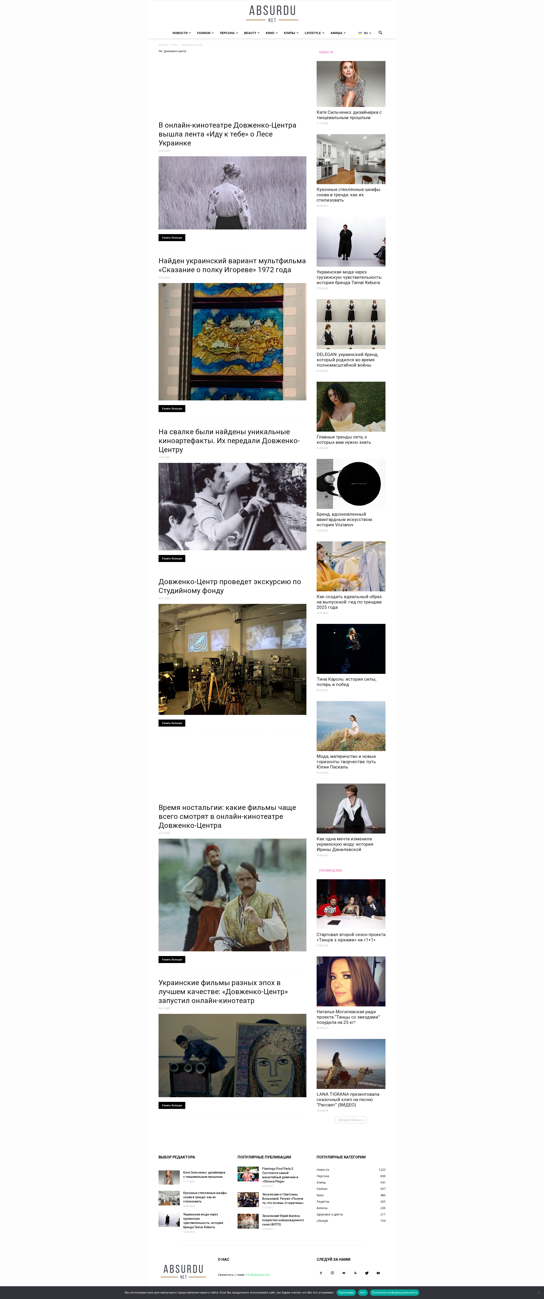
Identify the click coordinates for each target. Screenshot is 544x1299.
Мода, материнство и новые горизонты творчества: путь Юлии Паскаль (346, 762)
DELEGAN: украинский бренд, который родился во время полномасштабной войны (347, 360)
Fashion (203, 33)
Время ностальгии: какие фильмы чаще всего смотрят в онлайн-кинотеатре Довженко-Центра (227, 816)
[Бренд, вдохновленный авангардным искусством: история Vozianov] (351, 484)
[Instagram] (332, 1273)
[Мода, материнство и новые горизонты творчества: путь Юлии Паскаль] (351, 726)
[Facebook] (321, 1273)
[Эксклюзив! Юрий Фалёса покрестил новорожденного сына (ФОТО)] (248, 1221)
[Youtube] (378, 1273)
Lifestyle (313, 33)
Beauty (250, 33)
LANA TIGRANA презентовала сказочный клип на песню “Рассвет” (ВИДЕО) (348, 1099)
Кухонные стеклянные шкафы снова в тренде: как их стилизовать (348, 195)
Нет (363, 1292)
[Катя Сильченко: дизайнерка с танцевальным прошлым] (351, 84)
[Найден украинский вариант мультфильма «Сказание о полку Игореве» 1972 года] (232, 341)
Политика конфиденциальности (394, 1292)
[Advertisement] (232, 89)
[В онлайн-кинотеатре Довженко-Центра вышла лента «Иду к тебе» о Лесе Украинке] (232, 192)
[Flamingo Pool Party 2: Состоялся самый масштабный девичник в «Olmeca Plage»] (248, 1174)
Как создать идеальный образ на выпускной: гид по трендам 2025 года (349, 602)
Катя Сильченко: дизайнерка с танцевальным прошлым (349, 115)
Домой (163, 45)
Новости (180, 33)
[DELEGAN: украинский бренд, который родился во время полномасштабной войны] (351, 324)
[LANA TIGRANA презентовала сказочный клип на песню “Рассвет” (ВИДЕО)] (351, 1064)
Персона (227, 33)
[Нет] (539, 1292)
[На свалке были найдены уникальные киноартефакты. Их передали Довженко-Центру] (232, 506)
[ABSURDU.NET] (272, 14)
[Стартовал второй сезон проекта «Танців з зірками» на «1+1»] (351, 904)
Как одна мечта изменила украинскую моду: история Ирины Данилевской (345, 844)
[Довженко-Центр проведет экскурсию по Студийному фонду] (232, 659)
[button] (380, 33)
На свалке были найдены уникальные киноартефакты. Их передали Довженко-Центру (229, 440)
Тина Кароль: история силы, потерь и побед (346, 682)
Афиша (336, 33)
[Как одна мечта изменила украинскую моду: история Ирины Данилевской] (351, 809)
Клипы (289, 33)
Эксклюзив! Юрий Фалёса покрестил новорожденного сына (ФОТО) (283, 1220)
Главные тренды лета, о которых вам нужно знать (344, 439)
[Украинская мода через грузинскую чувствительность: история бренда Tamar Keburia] (351, 242)
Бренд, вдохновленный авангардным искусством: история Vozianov (345, 519)
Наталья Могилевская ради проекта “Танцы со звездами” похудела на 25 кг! (348, 1017)
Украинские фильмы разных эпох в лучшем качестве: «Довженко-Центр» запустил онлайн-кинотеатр (223, 991)
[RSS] (355, 1273)
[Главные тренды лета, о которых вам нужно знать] (351, 407)
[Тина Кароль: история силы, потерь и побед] (351, 649)
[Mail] (344, 1273)
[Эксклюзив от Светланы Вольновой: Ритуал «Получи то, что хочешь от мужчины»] (248, 1199)
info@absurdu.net (258, 1275)
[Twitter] (367, 1273)
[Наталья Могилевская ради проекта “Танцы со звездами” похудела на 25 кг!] (351, 981)
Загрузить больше (349, 1120)
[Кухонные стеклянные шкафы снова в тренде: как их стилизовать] (351, 159)
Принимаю (346, 1292)
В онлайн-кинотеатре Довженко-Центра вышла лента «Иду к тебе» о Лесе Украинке (227, 134)
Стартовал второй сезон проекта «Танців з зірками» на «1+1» (351, 937)
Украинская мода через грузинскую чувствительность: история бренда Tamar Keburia (349, 277)
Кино (270, 33)
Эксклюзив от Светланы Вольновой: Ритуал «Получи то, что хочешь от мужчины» (283, 1199)
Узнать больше (172, 237)
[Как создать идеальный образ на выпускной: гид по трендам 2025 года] (351, 566)
